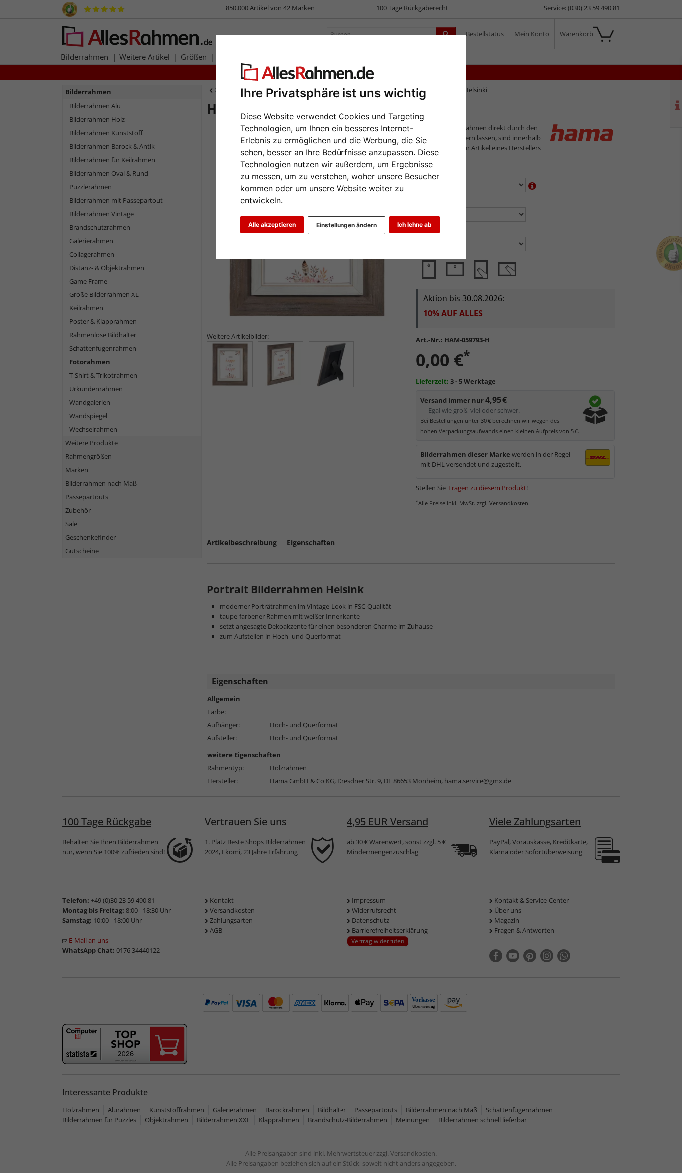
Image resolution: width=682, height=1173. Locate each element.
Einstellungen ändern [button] (346, 225)
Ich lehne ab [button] (414, 224)
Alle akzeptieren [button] (272, 224)
